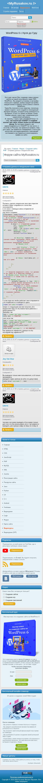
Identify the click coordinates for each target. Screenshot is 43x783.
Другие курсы (21, 684)
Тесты (21, 11)
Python (6, 491)
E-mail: (12, 672)
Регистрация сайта (10, 478)
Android (6, 503)
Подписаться (16, 550)
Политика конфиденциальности (21, 777)
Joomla (6, 474)
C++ (5, 499)
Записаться (21, 745)
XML (5, 470)
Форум (6, 520)
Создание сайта (31, 149)
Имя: (11, 676)
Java (5, 486)
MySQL (6, 466)
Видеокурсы (25, 8)
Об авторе (15, 8)
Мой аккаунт (17, 576)
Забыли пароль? (21, 25)
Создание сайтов (12, 594)
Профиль (8, 336)
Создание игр (10, 597)
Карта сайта (8, 524)
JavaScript (7, 457)
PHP (5, 461)
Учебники (7, 507)
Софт (6, 516)
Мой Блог (35, 8)
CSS (5, 453)
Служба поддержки (10, 11)
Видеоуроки (8, 511)
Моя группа (32, 576)
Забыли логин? (21, 26)
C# (5, 495)
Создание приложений (14, 600)
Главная (6, 8)
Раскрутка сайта (10, 482)
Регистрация (21, 24)
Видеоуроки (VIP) (10, 532)
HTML (6, 449)
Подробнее (37, 138)
